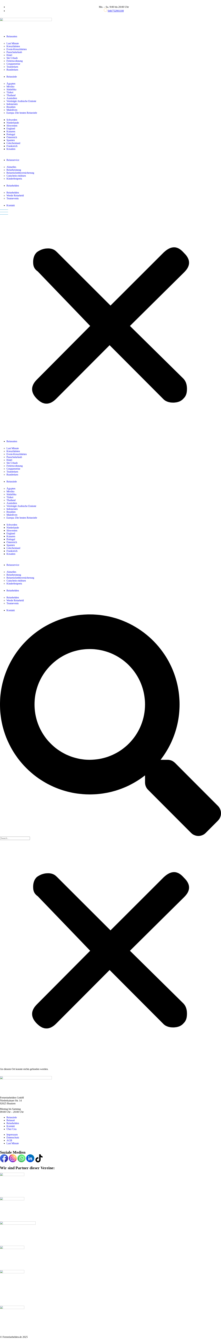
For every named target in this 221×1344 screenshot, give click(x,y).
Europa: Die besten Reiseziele (21, 112)
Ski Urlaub (12, 58)
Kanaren (10, 131)
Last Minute (12, 43)
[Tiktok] (39, 1158)
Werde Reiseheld (15, 195)
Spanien (10, 140)
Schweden (11, 119)
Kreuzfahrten (13, 46)
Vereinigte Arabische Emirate (21, 101)
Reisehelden (12, 185)
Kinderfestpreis (14, 178)
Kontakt (10, 205)
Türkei (9, 92)
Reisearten (11, 36)
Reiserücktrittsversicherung (20, 172)
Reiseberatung (13, 169)
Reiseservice (12, 160)
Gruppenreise (13, 63)
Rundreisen (12, 69)
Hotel (9, 55)
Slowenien (11, 125)
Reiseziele (11, 76)
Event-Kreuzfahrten (16, 49)
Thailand (11, 95)
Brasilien (11, 107)
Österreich (11, 137)
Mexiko (10, 86)
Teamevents (12, 198)
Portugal (10, 134)
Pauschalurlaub (14, 52)
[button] (110, 323)
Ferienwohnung (14, 61)
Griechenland (13, 143)
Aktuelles (11, 167)
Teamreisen (12, 66)
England (10, 128)
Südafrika (11, 89)
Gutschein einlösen (16, 175)
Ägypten (10, 83)
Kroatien (10, 149)
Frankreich (11, 146)
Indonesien (12, 104)
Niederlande (12, 122)
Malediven (11, 109)
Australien (11, 98)
